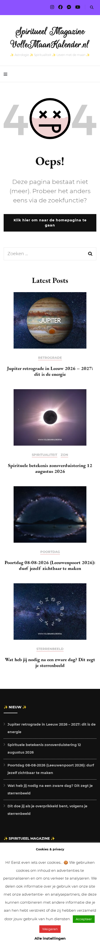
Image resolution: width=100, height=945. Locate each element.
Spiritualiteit (44, 455)
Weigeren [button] (50, 929)
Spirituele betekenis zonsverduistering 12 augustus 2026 (50, 468)
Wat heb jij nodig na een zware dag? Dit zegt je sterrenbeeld (50, 662)
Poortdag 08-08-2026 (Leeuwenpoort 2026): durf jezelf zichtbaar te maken (50, 565)
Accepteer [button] (84, 919)
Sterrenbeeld (50, 649)
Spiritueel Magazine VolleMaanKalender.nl (50, 38)
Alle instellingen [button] (50, 938)
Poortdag (50, 552)
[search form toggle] (91, 7)
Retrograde (50, 358)
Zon (64, 455)
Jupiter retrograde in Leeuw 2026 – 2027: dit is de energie (50, 371)
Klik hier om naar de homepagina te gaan (50, 222)
